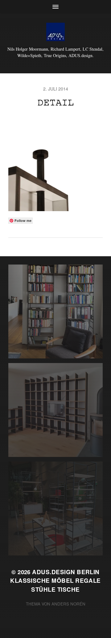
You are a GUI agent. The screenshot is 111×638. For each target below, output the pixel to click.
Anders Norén (68, 604)
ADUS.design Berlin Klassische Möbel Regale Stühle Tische (55, 580)
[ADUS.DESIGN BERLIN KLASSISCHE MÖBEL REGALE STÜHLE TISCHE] (55, 32)
